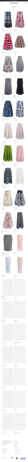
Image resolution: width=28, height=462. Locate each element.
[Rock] (20, 175)
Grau (14, 229)
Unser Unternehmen (5, 450)
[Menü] (1, 3)
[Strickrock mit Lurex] (20, 86)
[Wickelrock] (8, 86)
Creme (2, 140)
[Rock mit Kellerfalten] (8, 64)
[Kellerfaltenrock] (20, 19)
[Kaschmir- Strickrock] (20, 131)
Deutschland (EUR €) (5, 457)
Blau (2, 118)
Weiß (2, 73)
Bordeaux (2, 319)
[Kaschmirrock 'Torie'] (20, 220)
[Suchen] (25, 3)
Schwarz (2, 296)
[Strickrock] (20, 64)
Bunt (2, 51)
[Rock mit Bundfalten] (8, 131)
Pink (2, 363)
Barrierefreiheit (16, 446)
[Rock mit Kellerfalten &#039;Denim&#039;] (8, 108)
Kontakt (3, 452)
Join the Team (4, 453)
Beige (14, 51)
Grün (2, 162)
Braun (14, 386)
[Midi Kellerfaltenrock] (20, 41)
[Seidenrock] (20, 242)
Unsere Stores (4, 451)
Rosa (14, 162)
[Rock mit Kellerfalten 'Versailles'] (20, 332)
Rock (14, 73)
